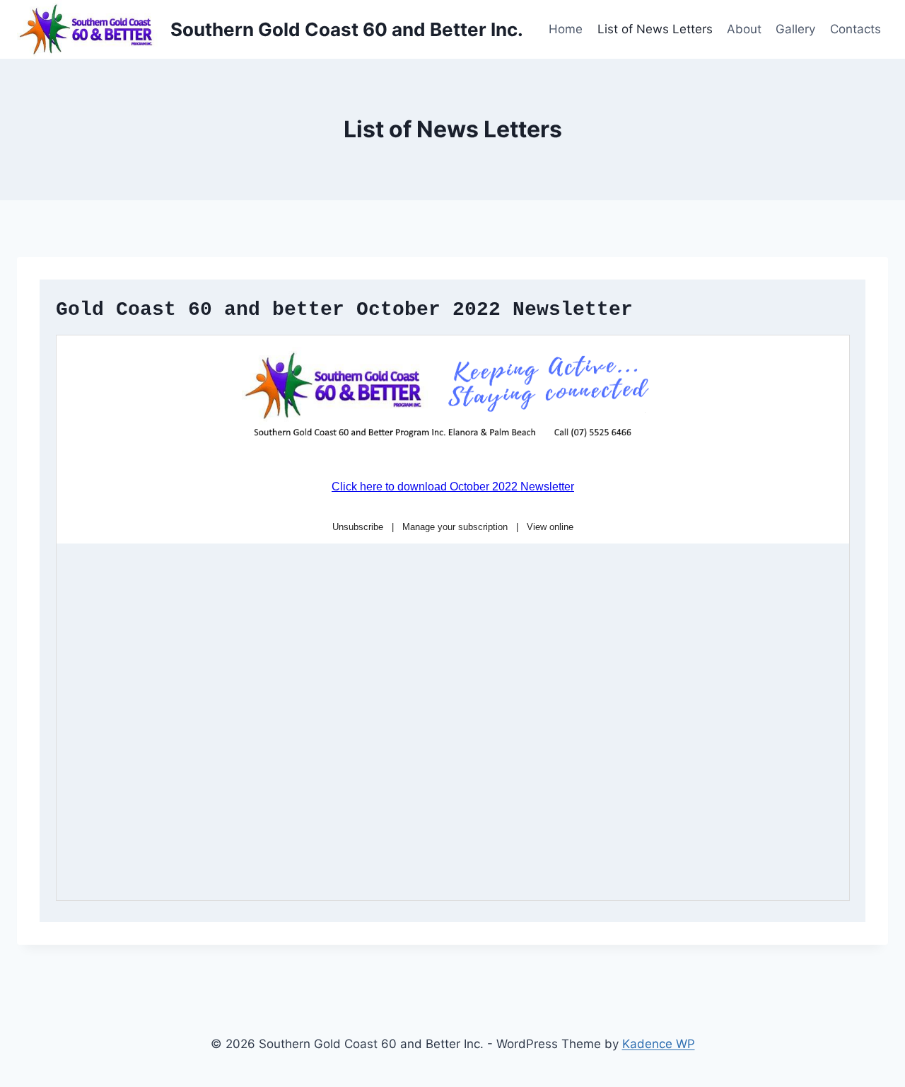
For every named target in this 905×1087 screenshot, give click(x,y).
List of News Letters (655, 29)
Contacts (855, 29)
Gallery (795, 29)
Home (566, 29)
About (744, 29)
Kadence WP (658, 1044)
